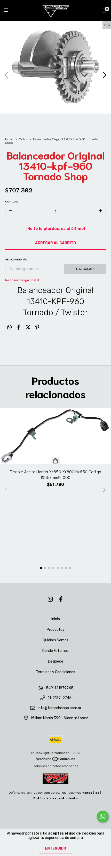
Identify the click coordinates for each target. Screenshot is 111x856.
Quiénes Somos (55, 640)
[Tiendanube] (55, 760)
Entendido (55, 848)
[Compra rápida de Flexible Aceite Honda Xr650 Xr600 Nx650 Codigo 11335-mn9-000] (55, 460)
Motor (23, 139)
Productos (55, 629)
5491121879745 (59, 688)
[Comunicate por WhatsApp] (102, 816)
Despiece (55, 661)
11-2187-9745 (60, 698)
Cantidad (11, 201)
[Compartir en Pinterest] (37, 327)
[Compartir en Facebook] (18, 327)
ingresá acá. (92, 792)
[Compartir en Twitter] (28, 327)
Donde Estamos (55, 651)
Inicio (9, 139)
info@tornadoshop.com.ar (59, 708)
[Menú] (9, 10)
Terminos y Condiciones (55, 672)
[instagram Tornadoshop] (50, 599)
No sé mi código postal (22, 280)
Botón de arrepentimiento (55, 798)
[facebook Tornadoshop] (61, 599)
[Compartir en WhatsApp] (9, 327)
